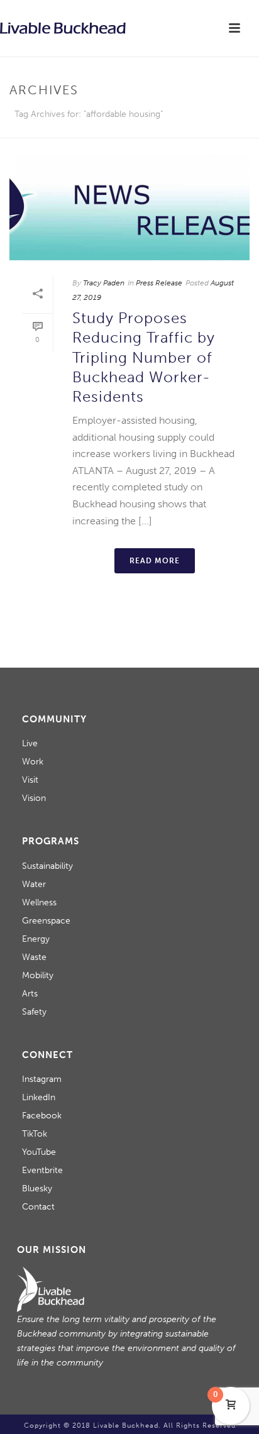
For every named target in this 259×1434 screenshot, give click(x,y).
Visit (30, 780)
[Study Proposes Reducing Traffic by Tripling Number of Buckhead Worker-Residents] (129, 207)
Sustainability (47, 866)
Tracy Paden (103, 283)
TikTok (34, 1133)
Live (30, 743)
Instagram (42, 1079)
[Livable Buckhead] (63, 28)
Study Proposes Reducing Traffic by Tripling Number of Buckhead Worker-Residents (143, 357)
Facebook (42, 1115)
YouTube (39, 1152)
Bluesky (37, 1188)
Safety (34, 1012)
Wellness (39, 902)
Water (34, 884)
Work (32, 761)
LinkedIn (38, 1097)
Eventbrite (42, 1170)
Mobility (37, 975)
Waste (34, 957)
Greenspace (46, 920)
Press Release (159, 283)
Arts (30, 993)
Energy (36, 939)
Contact (38, 1206)
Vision (34, 798)
